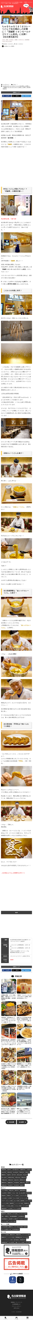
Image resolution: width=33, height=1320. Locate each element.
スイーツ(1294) (17, 1208)
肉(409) (22, 1200)
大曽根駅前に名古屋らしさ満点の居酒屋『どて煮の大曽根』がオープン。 (24, 1088)
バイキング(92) (18, 1205)
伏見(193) (9, 1172)
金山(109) (4, 1172)
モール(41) (25, 1237)
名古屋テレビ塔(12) (13, 1218)
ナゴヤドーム (21, 39)
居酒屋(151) (27, 1203)
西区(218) (10, 1180)
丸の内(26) (15, 1172)
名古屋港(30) (21, 1216)
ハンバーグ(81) (5, 1203)
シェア (7, 95)
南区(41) (28, 1182)
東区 (7, 39)
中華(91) (9, 1195)
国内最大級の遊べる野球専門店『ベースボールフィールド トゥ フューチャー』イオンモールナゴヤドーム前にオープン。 (8, 1043)
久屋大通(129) (15, 1169)
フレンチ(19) (16, 1198)
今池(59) (9, 1174)
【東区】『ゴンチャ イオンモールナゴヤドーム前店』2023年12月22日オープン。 (24, 997)
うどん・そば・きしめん (7, 41)
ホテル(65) (15, 1213)
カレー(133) (16, 1200)
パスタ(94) (4, 1198)
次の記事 (21, 1122)
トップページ (5, 1319)
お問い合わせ (16, 1308)
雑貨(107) (4, 1237)
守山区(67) (10, 1185)
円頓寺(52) (21, 1172)
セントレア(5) (5, 1221)
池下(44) (14, 1174)
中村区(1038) (11, 1177)
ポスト (17, 95)
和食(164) (11, 1190)
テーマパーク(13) (23, 1213)
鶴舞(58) (4, 1174)
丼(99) (9, 1193)
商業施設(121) (19, 1237)
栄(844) (9, 1169)
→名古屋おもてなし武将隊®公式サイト (13, 873)
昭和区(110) (22, 1180)
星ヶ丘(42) (4, 1177)
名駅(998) (4, 1169)
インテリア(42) (10, 1237)
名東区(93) (4, 1185)
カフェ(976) (25, 1205)
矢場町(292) (22, 1169)
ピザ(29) (10, 1198)
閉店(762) (18, 1234)
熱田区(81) (4, 1182)
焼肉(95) (12, 1203)
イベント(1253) (5, 1234)
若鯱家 (11, 959)
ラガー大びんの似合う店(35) (20, 1226)
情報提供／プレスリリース (16, 1302)
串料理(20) (28, 1193)
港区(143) (22, 1182)
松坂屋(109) (4, 1242)
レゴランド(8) (12, 1221)
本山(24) (25, 1174)
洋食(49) (4, 1195)
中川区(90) (16, 1182)
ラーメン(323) (15, 1195)
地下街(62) (16, 1239)
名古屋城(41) (5, 1218)
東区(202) (23, 1177)
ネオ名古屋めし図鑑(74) (7, 1226)
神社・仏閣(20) (5, 1216)
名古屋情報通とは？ (16, 1304)
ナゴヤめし (11, 39)
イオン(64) (27, 1242)
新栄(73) (27, 1172)
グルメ (3, 39)
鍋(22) (3, 1205)
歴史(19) (9, 1213)
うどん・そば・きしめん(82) (18, 1193)
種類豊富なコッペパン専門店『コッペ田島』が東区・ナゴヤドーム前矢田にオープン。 (24, 1065)
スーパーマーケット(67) (7, 1239)
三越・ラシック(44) (19, 1242)
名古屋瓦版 (27, 39)
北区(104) (16, 1180)
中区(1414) (17, 1177)
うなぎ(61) (4, 1193)
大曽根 (16, 39)
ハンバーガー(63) (19, 1203)
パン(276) (10, 1208)
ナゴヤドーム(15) (23, 1218)
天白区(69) (16, 1185)
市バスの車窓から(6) (6, 1229)
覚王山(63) (19, 1174)
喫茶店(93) (4, 1208)
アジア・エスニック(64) (7, 1200)
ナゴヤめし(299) (9, 1205)
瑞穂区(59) (10, 1182)
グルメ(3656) (5, 1190)
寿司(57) (17, 1190)
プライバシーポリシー (16, 1306)
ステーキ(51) (28, 1200)
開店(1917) (12, 1234)
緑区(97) (22, 1185)
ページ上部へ (16, 1319)
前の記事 (11, 1122)
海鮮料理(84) (23, 1190)
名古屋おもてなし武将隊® (9, 46)
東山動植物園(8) (13, 1216)
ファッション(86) (26, 1234)
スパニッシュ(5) (24, 1198)
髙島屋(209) (23, 1239)
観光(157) (4, 1213)
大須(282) (29, 1169)
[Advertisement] (16, 66)
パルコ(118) (11, 1242)
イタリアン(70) (23, 1195)
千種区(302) (4, 1180)
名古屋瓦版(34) (15, 1229)
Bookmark (27, 95)
